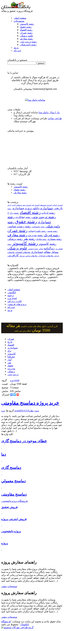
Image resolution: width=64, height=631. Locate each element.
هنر (9, 362)
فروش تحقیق (9, 507)
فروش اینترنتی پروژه (14, 519)
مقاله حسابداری (40, 252)
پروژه (4, 543)
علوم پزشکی (26, 35)
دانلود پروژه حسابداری (25, 208)
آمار (9, 359)
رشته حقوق (26, 27)
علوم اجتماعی (33, 249)
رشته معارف (26, 38)
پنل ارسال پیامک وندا (49, 112)
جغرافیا (11, 356)
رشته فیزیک (52, 235)
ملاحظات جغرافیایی (45, 256)
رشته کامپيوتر (47, 243)
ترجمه (10, 295)
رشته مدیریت (35, 235)
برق (9, 350)
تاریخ (9, 342)
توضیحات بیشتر (9, 586)
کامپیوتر (11, 353)
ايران (9, 205)
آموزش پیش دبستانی (23, 205)
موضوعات (19, 21)
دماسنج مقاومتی (14, 494)
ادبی (14, 205)
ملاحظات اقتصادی (22, 252)
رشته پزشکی (15, 239)
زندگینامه (49, 248)
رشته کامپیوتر (27, 24)
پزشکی (11, 371)
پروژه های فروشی (16, 304)
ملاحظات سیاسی (31, 256)
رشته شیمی (52, 231)
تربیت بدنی (12, 374)
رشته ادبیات (48, 212)
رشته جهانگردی (23, 217)
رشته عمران (26, 32)
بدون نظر (34, 410)
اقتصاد (10, 345)
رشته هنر (29, 239)
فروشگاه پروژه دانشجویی (14, 501)
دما (3, 454)
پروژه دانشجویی (11, 531)
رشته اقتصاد (26, 29)
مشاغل (55, 252)
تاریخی (58, 208)
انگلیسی (11, 292)
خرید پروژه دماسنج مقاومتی (30, 403)
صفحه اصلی (20, 18)
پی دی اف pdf (14, 301)
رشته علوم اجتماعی (37, 231)
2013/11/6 (24, 410)
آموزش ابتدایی (57, 205)
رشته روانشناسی (38, 227)
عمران (10, 339)
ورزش (22, 256)
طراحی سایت (55, 118)
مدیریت (11, 368)
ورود (16, 47)
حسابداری (46, 208)
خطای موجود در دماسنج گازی (24, 441)
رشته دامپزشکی (28, 44)
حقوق (10, 365)
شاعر (41, 249)
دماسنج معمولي (13, 481)
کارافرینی (13, 255)
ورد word (12, 298)
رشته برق (14, 213)
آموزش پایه (35, 205)
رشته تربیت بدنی (28, 41)
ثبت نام (17, 50)
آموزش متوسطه (46, 205)
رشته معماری (54, 239)
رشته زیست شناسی (19, 226)
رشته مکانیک (41, 239)
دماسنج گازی (11, 467)
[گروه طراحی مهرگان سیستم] (17, 627)
